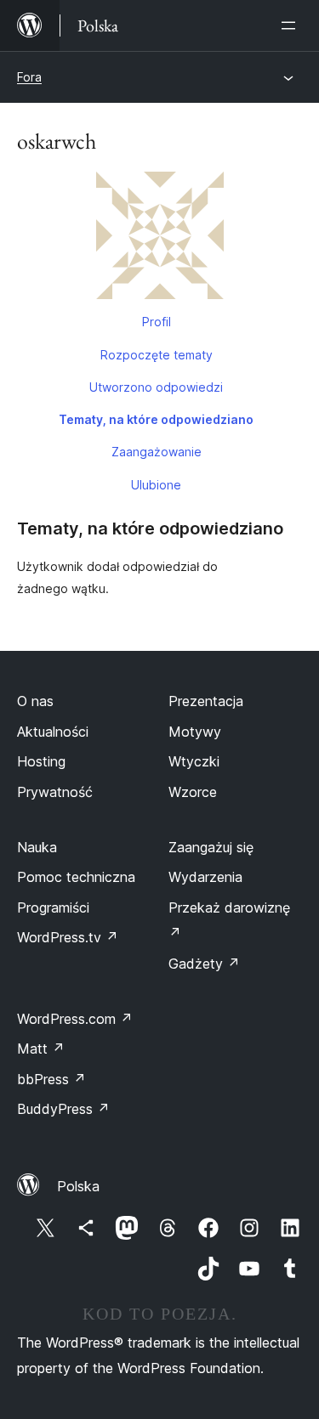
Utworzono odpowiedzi (156, 387)
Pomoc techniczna (76, 876)
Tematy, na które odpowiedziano (156, 419)
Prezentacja (205, 701)
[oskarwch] (159, 239)
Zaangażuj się (210, 847)
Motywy (194, 731)
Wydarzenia (205, 876)
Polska (78, 1186)
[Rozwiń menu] (292, 25)
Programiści (53, 907)
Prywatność (55, 791)
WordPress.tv (67, 937)
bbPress (51, 1079)
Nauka (37, 847)
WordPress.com (75, 1018)
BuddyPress (63, 1108)
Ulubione (156, 485)
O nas (35, 701)
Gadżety (204, 963)
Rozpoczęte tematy (156, 355)
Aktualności (52, 731)
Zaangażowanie (156, 451)
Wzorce (192, 791)
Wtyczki (193, 761)
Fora (29, 77)
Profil (156, 321)
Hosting (41, 761)
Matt (41, 1048)
